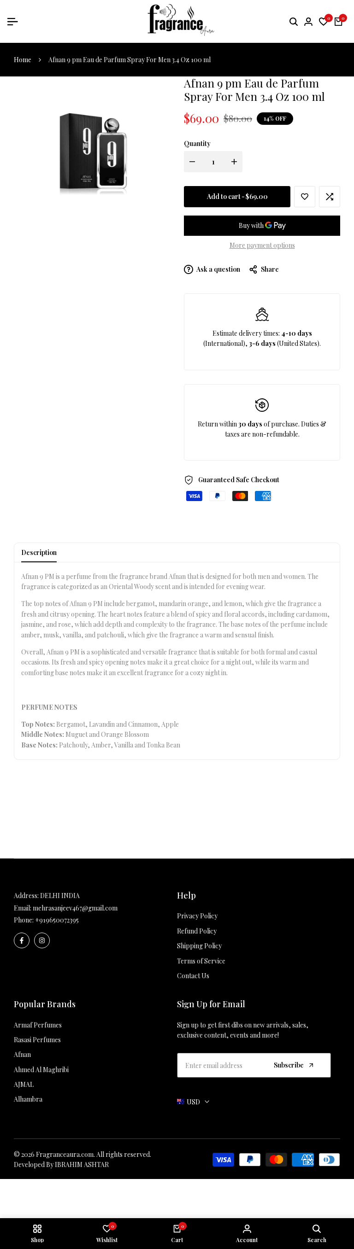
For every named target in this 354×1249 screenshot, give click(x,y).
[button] (304, 196)
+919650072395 (57, 920)
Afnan (22, 1054)
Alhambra (28, 1099)
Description (39, 552)
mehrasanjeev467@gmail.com (75, 908)
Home (22, 59)
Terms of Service (201, 961)
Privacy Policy (197, 915)
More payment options (262, 245)
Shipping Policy (199, 945)
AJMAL (24, 1084)
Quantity (197, 143)
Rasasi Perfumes (37, 1039)
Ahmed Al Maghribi (41, 1069)
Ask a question (217, 269)
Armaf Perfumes (38, 1025)
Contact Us (193, 975)
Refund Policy (197, 931)
